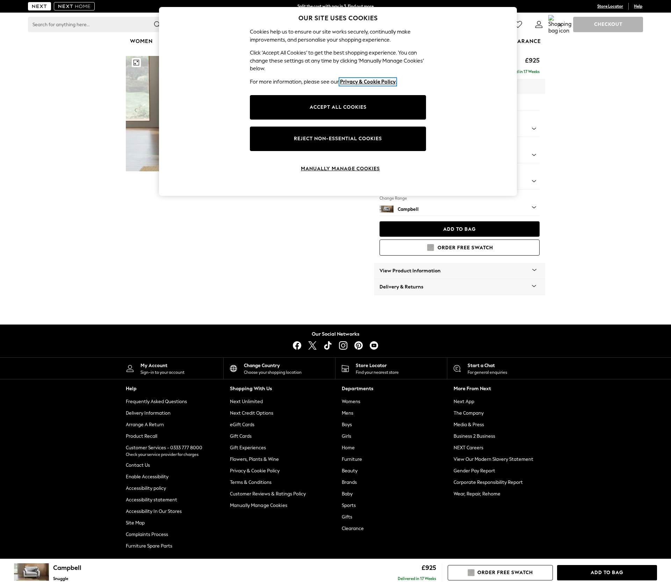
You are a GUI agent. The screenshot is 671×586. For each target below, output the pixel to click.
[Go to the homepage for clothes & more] (39, 6)
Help (638, 6)
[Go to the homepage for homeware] (74, 6)
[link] (539, 24)
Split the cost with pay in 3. (335, 6)
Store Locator (610, 6)
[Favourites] (518, 24)
